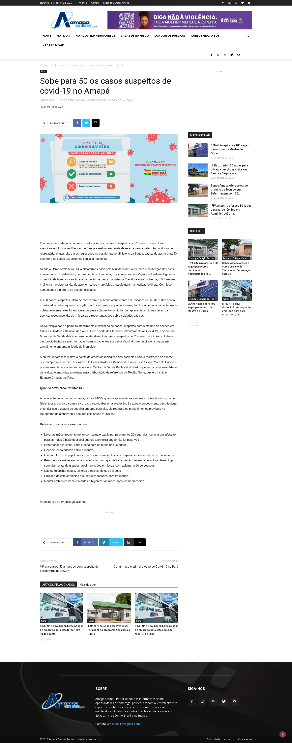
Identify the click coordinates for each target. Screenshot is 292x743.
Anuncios (229, 739)
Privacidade (213, 739)
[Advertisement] (109, 214)
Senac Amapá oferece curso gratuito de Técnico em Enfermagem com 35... (229, 189)
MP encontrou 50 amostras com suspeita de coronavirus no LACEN (69, 569)
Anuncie (83, 2)
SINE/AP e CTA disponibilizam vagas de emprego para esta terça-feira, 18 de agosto (61, 629)
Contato (95, 2)
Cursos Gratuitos (205, 35)
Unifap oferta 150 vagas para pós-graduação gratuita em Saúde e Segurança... (229, 169)
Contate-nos (245, 739)
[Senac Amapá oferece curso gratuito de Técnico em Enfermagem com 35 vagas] (198, 190)
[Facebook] (223, 3)
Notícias (63, 35)
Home (47, 35)
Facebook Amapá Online (116, 2)
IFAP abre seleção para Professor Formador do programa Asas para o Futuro (108, 629)
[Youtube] (249, 3)
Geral (53, 65)
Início (43, 65)
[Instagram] (229, 3)
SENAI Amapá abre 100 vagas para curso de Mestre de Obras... (230, 149)
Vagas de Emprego (135, 35)
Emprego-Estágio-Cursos (201, 258)
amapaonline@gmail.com (123, 724)
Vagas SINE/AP (53, 45)
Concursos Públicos (170, 35)
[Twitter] (243, 3)
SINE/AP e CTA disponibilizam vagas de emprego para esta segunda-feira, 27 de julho (156, 629)
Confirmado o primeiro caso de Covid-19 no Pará (146, 566)
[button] (247, 36)
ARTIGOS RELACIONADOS (58, 584)
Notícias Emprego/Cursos (95, 35)
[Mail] (236, 3)
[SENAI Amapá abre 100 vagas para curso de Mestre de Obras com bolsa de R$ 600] (198, 150)
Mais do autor (88, 584)
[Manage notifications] (282, 734)
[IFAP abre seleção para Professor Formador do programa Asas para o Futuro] (109, 608)
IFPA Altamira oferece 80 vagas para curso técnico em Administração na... (231, 209)
